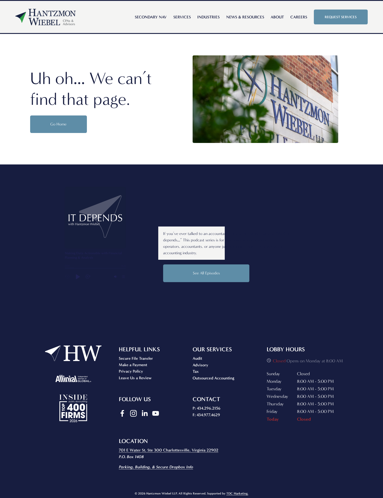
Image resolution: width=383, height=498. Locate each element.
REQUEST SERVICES (341, 17)
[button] (78, 277)
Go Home (58, 124)
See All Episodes (206, 273)
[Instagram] (133, 413)
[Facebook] (122, 413)
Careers (298, 17)
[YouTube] (155, 413)
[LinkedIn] (144, 413)
